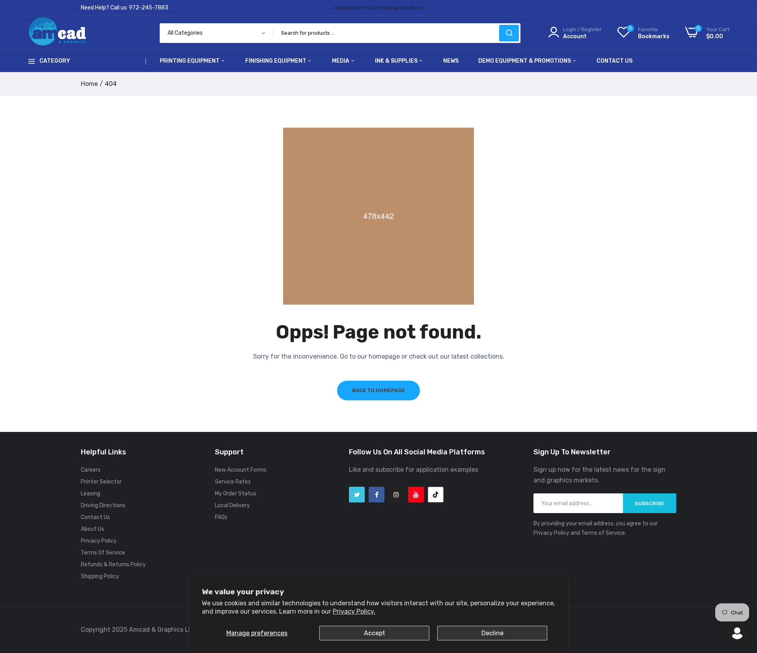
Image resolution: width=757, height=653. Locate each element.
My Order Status (235, 493)
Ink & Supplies (397, 61)
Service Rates (233, 481)
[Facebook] (376, 494)
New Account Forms (241, 470)
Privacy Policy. (354, 611)
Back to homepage (378, 390)
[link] (741, 596)
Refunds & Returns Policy (113, 564)
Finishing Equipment (276, 61)
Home (89, 83)
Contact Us (614, 61)
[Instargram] (396, 494)
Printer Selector (101, 481)
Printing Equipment (190, 61)
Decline (492, 633)
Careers (91, 470)
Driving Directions (103, 505)
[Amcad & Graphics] (57, 32)
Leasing (90, 493)
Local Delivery (232, 505)
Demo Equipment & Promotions (525, 61)
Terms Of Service (103, 552)
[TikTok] (436, 494)
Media (341, 61)
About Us (92, 529)
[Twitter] (357, 494)
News (451, 61)
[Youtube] (416, 494)
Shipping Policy (100, 576)
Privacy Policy (99, 541)
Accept (374, 633)
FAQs (221, 517)
